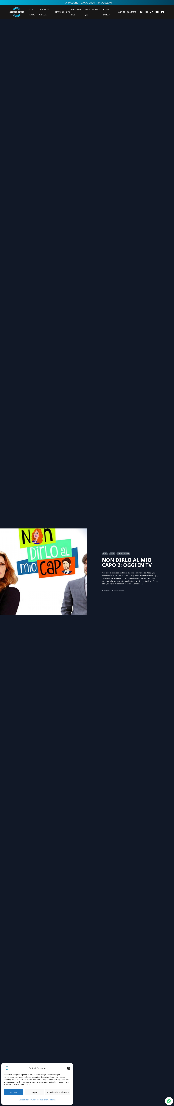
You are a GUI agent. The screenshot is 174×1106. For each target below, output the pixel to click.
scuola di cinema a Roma (46, 1100)
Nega (34, 1092)
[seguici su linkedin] (162, 12)
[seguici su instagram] (146, 12)
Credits (66, 12)
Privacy (32, 1100)
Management (88, 2)
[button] (68, 1068)
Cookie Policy (24, 1100)
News (57, 12)
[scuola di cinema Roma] (16, 20)
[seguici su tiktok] (151, 12)
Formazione (71, 2)
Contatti (131, 12)
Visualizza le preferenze (58, 1092)
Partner (121, 12)
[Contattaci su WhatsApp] (169, 1101)
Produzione (105, 2)
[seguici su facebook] (141, 12)
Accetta (13, 1092)
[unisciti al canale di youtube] (157, 12)
